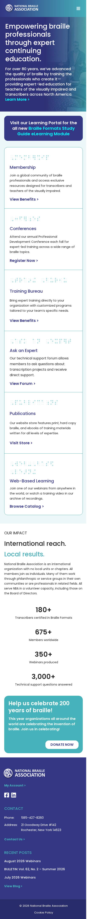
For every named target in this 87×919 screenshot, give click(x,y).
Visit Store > (21, 443)
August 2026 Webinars (22, 861)
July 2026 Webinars (20, 877)
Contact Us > (14, 839)
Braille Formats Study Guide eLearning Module (46, 131)
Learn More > (17, 99)
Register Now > (24, 260)
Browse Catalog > (27, 506)
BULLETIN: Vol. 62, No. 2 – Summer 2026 (34, 869)
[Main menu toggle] (78, 8)
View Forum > (22, 383)
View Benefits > (24, 199)
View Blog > (13, 886)
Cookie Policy (43, 913)
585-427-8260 (32, 818)
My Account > (15, 785)
